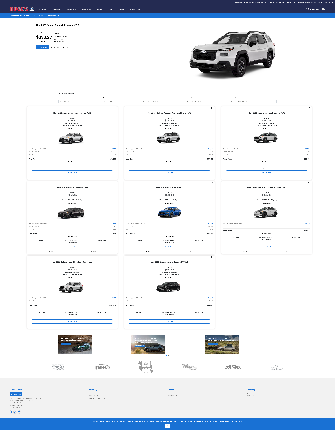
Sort (236, 98)
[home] (307, 9)
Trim (192, 98)
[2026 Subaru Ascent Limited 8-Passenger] (72, 287)
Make (104, 98)
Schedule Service (173, 393)
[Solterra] (148, 344)
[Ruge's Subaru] (23, 9)
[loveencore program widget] (277, 367)
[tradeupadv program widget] (102, 367)
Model (149, 98)
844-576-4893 (324, 2)
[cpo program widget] (146, 367)
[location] (244, 2)
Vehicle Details (42, 47)
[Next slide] (168, 355)
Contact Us (17, 394)
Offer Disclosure (72, 128)
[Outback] (75, 344)
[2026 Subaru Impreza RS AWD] (72, 212)
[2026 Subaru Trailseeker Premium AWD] (266, 212)
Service (171, 390)
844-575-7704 (300, 2)
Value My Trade (251, 395)
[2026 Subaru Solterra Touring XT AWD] (169, 287)
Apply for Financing (252, 393)
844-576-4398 (312, 2)
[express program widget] (189, 367)
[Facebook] (329, 2)
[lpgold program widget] (58, 367)
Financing (251, 390)
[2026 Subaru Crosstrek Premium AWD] (72, 138)
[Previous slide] (166, 355)
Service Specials (172, 395)
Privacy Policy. (237, 421)
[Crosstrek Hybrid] (222, 344)
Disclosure (66, 47)
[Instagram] (330, 2)
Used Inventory (93, 395)
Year (59, 98)
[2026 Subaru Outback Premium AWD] (266, 138)
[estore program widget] (233, 367)
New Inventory (93, 393)
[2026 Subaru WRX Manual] (169, 212)
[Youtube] (332, 2)
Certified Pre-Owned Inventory (97, 398)
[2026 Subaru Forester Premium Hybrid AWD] (169, 138)
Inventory (93, 390)
